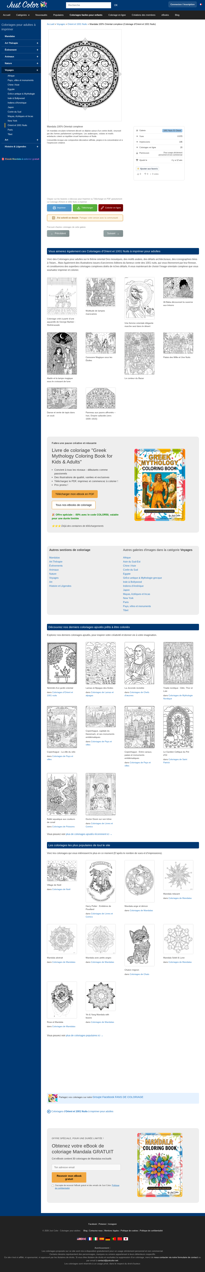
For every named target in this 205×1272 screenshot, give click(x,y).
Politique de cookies (129, 1231)
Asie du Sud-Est (131, 561)
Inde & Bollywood (132, 582)
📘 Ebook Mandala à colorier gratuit (20, 159)
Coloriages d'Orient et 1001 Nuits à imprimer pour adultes (123, 251)
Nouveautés (41, 15)
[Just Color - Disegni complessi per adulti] (95, 1239)
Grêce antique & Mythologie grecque (142, 578)
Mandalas (54, 557)
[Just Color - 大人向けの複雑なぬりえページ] (126, 1239)
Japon (126, 590)
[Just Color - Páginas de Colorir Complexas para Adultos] (114, 1239)
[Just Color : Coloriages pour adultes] (27, 4)
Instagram (112, 1224)
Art (50, 582)
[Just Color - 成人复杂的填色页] (120, 1239)
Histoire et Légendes (60, 586)
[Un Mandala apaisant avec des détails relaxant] (178, 889)
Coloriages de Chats (139, 974)
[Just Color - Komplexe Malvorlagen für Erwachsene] (108, 1239)
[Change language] (200, 4)
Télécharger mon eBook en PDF (74, 494)
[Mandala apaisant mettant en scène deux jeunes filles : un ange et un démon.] (140, 901)
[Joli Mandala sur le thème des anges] (101, 953)
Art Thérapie (55, 561)
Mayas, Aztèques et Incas (136, 594)
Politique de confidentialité (151, 1231)
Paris (126, 602)
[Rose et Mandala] (62, 1017)
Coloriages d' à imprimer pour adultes (82, 1111)
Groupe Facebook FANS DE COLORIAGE (118, 1097)
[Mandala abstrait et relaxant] (62, 953)
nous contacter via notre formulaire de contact (176, 1257)
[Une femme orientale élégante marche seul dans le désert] (140, 318)
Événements (56, 565)
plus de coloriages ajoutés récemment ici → (89, 834)
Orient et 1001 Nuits (77, 24)
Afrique (127, 557)
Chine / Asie (129, 565)
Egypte (127, 574)
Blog (177, 15)
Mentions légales (111, 1231)
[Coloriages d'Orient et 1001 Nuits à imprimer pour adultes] (49, 1111)
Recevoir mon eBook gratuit (69, 1177)
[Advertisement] (85, 170)
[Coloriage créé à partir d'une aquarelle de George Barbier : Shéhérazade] (62, 314)
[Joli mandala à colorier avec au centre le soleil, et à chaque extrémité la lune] (178, 953)
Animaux (54, 569)
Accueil (6, 15)
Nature (52, 574)
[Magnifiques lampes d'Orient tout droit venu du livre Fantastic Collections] (101, 306)
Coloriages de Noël (61, 889)
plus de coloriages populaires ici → (84, 1035)
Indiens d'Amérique (133, 586)
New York (128, 598)
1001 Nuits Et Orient (172, 130)
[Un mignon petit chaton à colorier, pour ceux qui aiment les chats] (140, 965)
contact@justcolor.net (108, 1260)
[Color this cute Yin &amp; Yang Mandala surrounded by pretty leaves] (101, 1010)
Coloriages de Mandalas (141, 910)
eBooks (165, 15)
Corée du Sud (130, 569)
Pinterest (103, 1224)
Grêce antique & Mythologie (21, 93)
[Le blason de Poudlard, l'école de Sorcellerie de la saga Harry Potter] (101, 901)
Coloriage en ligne (117, 15)
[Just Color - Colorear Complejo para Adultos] (101, 1239)
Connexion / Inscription (182, 4)
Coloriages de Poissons (63, 826)
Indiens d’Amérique (17, 102)
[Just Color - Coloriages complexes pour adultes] (89, 1239)
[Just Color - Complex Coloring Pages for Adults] (81, 1239)
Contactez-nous (96, 1231)
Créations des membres (143, 15)
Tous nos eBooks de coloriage (74, 505)
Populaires (58, 15)
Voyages (61, 24)
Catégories (21, 15)
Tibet (125, 610)
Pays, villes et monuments (137, 606)
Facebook (93, 1224)
